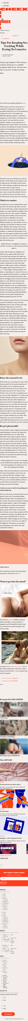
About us (5, 905)
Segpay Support (12, 941)
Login (4, 997)
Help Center (13, 938)
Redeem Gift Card (5, 935)
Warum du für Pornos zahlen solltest (10, 784)
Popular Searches (5, 907)
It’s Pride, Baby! (4, 811)
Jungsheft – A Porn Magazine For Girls (11, 838)
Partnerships (6, 939)
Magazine (5, 901)
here (19, 573)
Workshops (6, 903)
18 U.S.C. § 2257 (5, 968)
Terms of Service (5, 962)
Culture (2, 782)
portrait (10, 620)
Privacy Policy (5, 965)
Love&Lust (16, 35)
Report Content (5, 971)
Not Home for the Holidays (7, 737)
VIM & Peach (3, 718)
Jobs (11, 939)
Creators (5, 909)
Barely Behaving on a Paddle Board (10, 755)
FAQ (11, 935)
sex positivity (7, 855)
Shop (4, 894)
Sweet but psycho (15, 666)
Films (4, 895)
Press (4, 938)
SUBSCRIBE (6, 3)
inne (24, 103)
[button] (7, 75)
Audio (4, 897)
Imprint (5, 960)
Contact (6, 941)
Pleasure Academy (5, 899)
